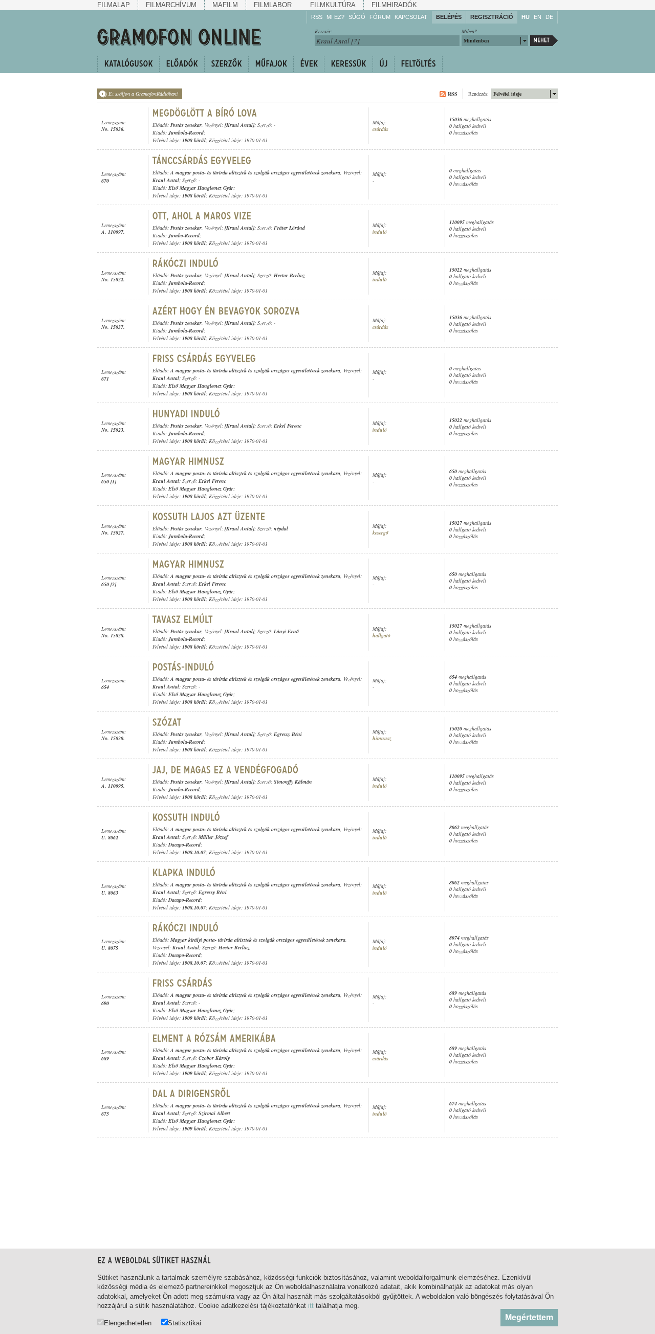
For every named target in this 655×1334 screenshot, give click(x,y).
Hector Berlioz (289, 275)
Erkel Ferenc (287, 425)
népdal (281, 528)
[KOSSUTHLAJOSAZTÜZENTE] (209, 516)
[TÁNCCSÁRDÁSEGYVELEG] (202, 160)
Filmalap (113, 5)
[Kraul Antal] (239, 124)
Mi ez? (335, 17)
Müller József (213, 836)
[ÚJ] (383, 64)
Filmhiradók (394, 5)
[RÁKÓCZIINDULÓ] (185, 263)
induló (380, 232)
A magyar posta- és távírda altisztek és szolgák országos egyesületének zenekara (255, 172)
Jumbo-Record (184, 235)
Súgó (356, 17)
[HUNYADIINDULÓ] (186, 413)
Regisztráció (491, 17)
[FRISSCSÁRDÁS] (183, 983)
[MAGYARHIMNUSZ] (188, 461)
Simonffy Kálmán (293, 781)
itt (311, 1305)
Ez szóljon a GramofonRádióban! (143, 93)
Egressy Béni (288, 734)
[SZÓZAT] (167, 722)
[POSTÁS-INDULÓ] (184, 667)
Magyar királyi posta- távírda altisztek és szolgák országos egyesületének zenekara (257, 939)
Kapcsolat (411, 17)
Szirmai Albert (214, 1113)
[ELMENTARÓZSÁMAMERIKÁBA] (214, 1038)
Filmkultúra (333, 5)
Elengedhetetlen (127, 1322)
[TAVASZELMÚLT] (182, 619)
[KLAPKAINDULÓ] (185, 872)
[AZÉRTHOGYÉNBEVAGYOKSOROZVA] (226, 311)
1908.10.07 (194, 852)
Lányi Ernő (286, 631)
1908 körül (194, 140)
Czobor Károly (214, 1057)
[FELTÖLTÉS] (418, 64)
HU (525, 17)
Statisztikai (184, 1322)
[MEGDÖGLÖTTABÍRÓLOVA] (204, 113)
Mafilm (225, 5)
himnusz (382, 738)
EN (537, 17)
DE (549, 17)
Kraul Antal (165, 180)
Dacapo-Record (184, 844)
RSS (316, 17)
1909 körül (194, 1017)
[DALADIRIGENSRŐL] (191, 1093)
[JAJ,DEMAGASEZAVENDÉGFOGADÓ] (226, 769)
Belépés (449, 17)
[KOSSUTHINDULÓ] (187, 817)
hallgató (381, 635)
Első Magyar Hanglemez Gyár (200, 187)
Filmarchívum (171, 5)
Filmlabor (273, 5)
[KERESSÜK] (348, 64)
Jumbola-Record (186, 132)
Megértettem (529, 1317)
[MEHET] (544, 40)
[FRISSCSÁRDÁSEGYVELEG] (205, 358)
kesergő (380, 532)
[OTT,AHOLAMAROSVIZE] (203, 215)
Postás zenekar (186, 124)
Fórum (379, 17)
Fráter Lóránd (289, 227)
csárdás (380, 129)
